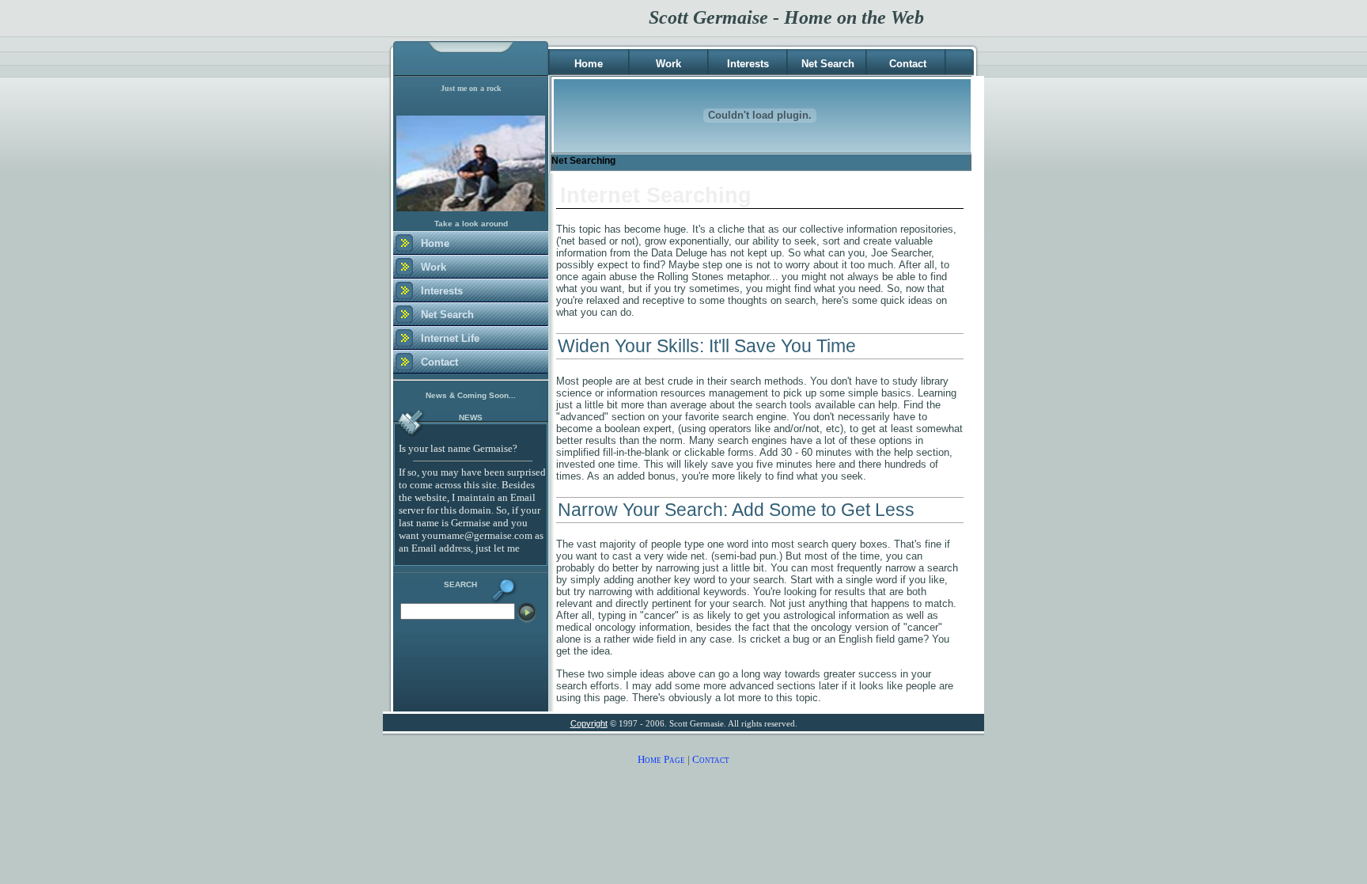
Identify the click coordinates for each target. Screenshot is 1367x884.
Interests (748, 64)
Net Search (827, 64)
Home (588, 64)
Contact (907, 64)
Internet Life (450, 338)
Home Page (661, 759)
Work (668, 64)
